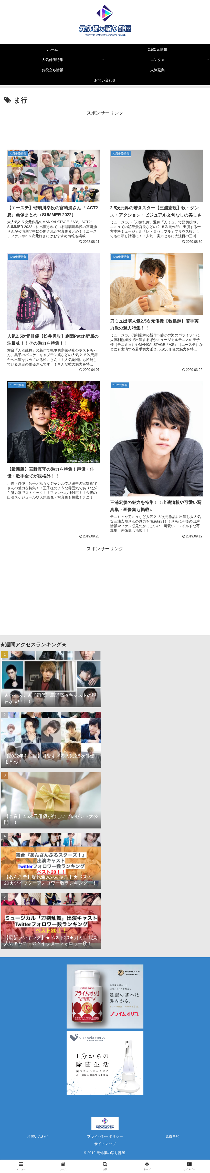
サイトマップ (105, 1144)
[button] (194, 708)
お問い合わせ (37, 1136)
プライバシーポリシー (105, 1136)
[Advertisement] (105, 128)
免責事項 (172, 1136)
